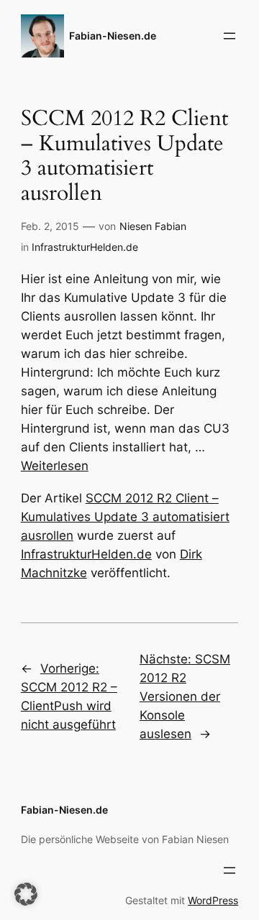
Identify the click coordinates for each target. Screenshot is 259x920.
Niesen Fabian (152, 226)
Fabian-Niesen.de (112, 35)
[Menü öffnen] (229, 36)
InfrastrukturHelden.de (85, 247)
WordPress (213, 900)
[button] (26, 894)
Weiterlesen (54, 466)
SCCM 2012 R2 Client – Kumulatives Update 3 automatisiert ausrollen (125, 517)
